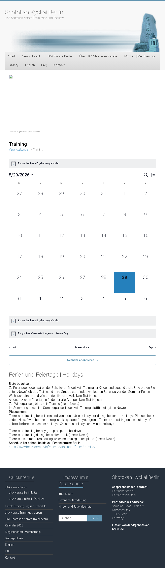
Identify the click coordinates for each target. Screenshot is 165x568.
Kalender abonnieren (80, 360)
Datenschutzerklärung (72, 500)
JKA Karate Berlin (16, 487)
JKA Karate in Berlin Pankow (26, 498)
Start (11, 56)
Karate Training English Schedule (25, 506)
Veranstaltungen (19, 149)
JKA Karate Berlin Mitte (23, 492)
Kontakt (59, 65)
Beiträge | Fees (14, 538)
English (30, 65)
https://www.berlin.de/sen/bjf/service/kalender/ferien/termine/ (52, 447)
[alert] (82, 163)
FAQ (44, 65)
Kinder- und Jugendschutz (75, 506)
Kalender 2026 (14, 525)
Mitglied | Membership (139, 56)
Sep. (151, 347)
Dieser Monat (82, 347)
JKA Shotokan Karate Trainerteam (26, 519)
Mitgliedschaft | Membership (23, 531)
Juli (14, 347)
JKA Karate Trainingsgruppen (23, 512)
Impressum (66, 493)
